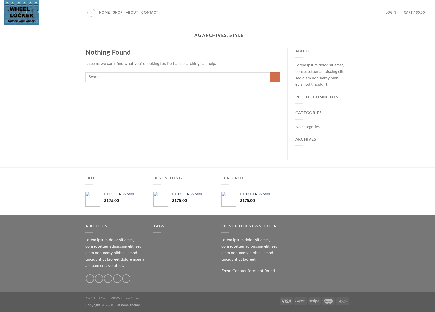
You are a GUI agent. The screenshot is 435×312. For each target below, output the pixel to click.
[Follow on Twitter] (108, 278)
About (132, 12)
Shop (117, 12)
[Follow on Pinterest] (126, 278)
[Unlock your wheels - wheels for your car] (41, 12)
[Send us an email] (117, 278)
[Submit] (275, 77)
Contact (149, 12)
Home (104, 12)
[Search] (91, 13)
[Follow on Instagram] (99, 278)
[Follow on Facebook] (90, 278)
